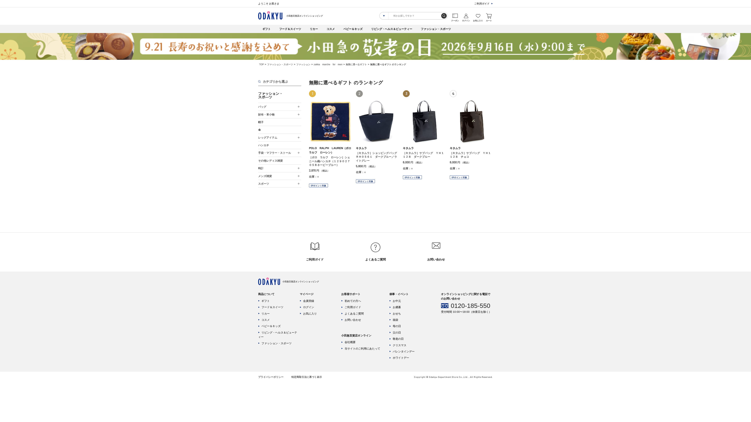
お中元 (397, 300)
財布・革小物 (266, 114)
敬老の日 (398, 338)
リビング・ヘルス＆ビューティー (391, 28)
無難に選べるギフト (356, 64)
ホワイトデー (401, 357)
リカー (314, 28)
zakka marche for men (328, 64)
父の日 (397, 332)
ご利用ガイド (482, 3)
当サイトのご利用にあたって (362, 348)
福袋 (395, 319)
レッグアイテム (267, 137)
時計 (261, 168)
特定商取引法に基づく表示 (306, 377)
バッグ (262, 106)
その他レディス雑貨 (270, 160)
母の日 (397, 326)
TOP (261, 64)
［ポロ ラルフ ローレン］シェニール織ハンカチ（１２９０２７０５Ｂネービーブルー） (329, 161)
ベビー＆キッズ (353, 28)
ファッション (303, 64)
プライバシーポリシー (271, 377)
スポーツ (263, 183)
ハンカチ (263, 145)
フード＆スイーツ (290, 28)
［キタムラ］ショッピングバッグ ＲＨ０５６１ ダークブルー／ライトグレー (378, 156)
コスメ (331, 28)
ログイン (308, 307)
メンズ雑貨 (265, 176)
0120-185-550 (470, 306)
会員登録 (308, 300)
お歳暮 (397, 307)
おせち (397, 313)
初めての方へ (353, 300)
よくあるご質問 (354, 313)
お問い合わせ (353, 319)
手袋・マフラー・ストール (274, 152)
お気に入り (310, 313)
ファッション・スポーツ (436, 28)
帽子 (261, 122)
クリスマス (399, 345)
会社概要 (350, 342)
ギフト (266, 28)
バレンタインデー (404, 351)
